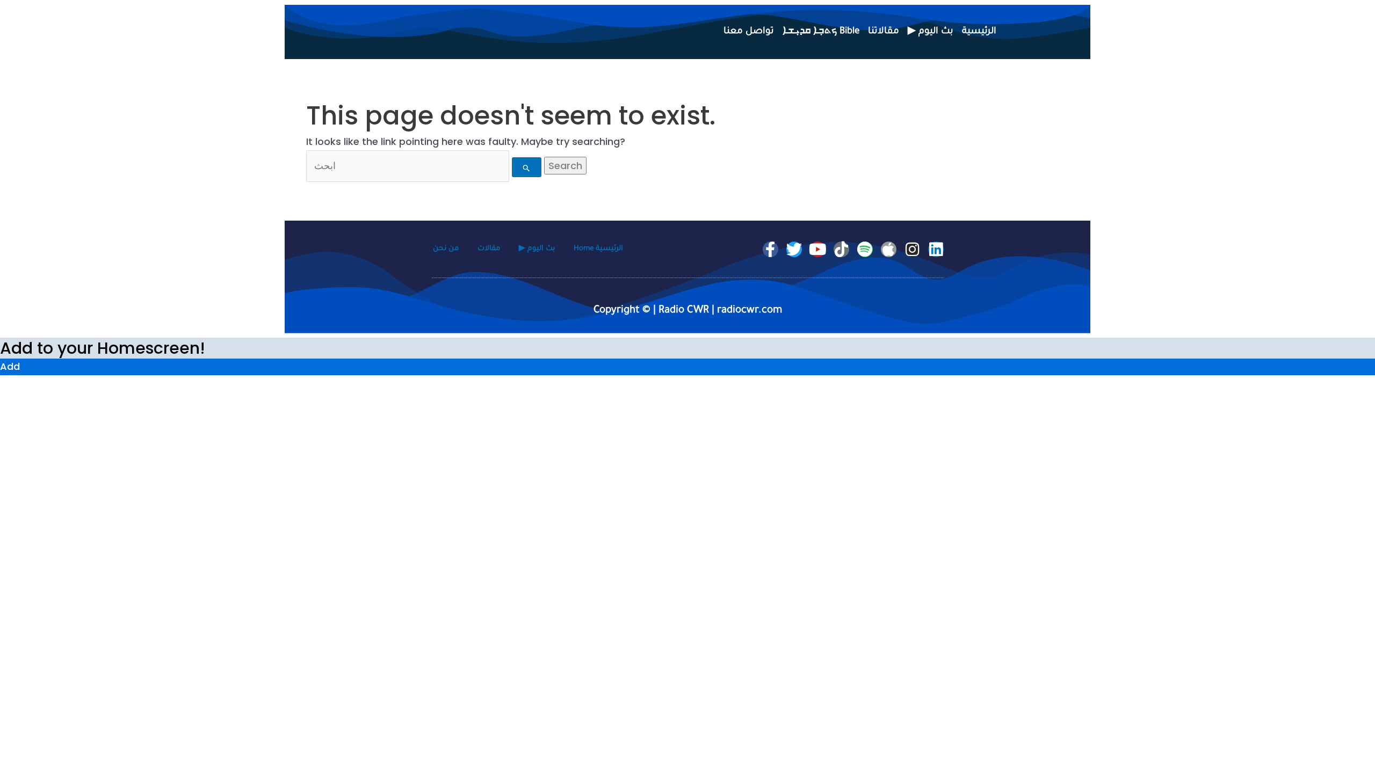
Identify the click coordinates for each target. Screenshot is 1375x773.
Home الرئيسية (598, 249)
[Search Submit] (526, 167)
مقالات (488, 249)
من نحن (446, 249)
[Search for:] (425, 165)
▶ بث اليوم (930, 32)
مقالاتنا (883, 32)
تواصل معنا (748, 32)
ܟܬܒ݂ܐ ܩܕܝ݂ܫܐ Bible (821, 32)
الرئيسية (979, 32)
